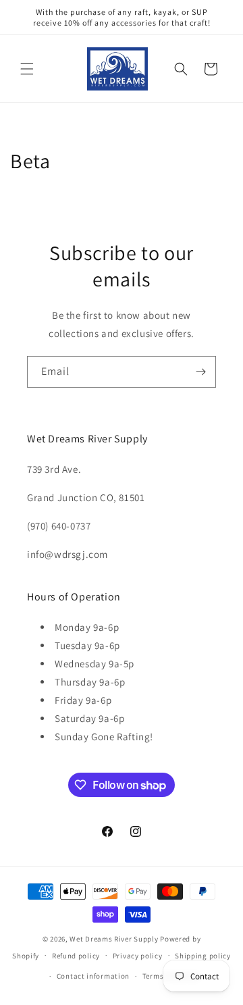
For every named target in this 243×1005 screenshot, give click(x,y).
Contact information (93, 976)
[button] (27, 69)
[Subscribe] (200, 372)
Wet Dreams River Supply (114, 939)
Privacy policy (138, 955)
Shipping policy (203, 955)
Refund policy (76, 955)
